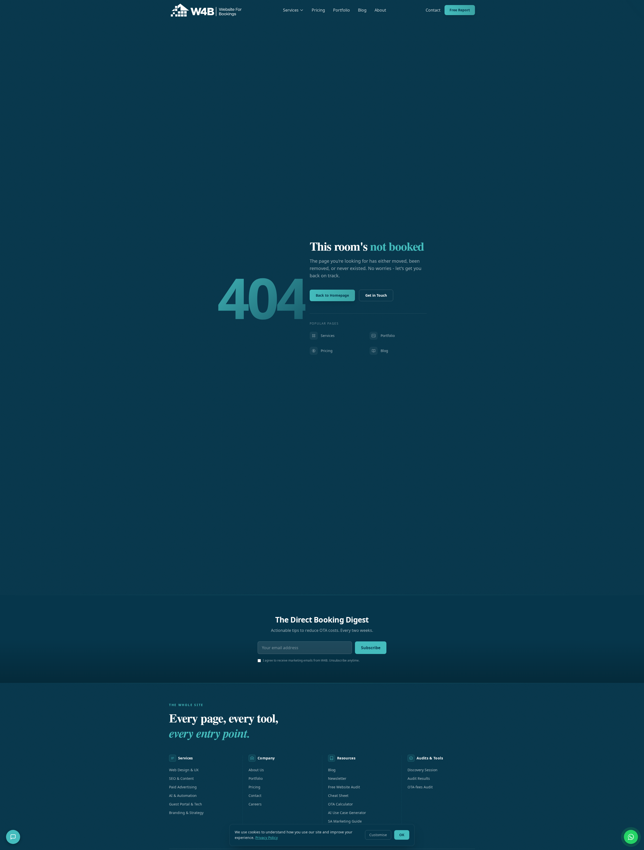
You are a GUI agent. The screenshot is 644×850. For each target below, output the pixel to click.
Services (291, 10)
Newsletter (337, 778)
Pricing (318, 10)
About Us (256, 769)
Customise (378, 834)
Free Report (460, 10)
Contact (433, 10)
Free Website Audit (344, 787)
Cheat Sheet (338, 795)
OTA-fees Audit (420, 787)
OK (401, 834)
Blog (362, 10)
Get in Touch (376, 295)
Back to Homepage (332, 295)
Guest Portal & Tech (185, 804)
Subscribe (370, 647)
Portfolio (341, 10)
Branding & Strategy (186, 812)
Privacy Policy (266, 837)
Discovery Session (422, 769)
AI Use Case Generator (347, 812)
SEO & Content (181, 778)
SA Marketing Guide (345, 821)
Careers (255, 804)
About (380, 10)
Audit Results (419, 778)
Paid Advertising (183, 787)
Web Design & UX (183, 769)
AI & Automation (183, 795)
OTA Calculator (340, 804)
